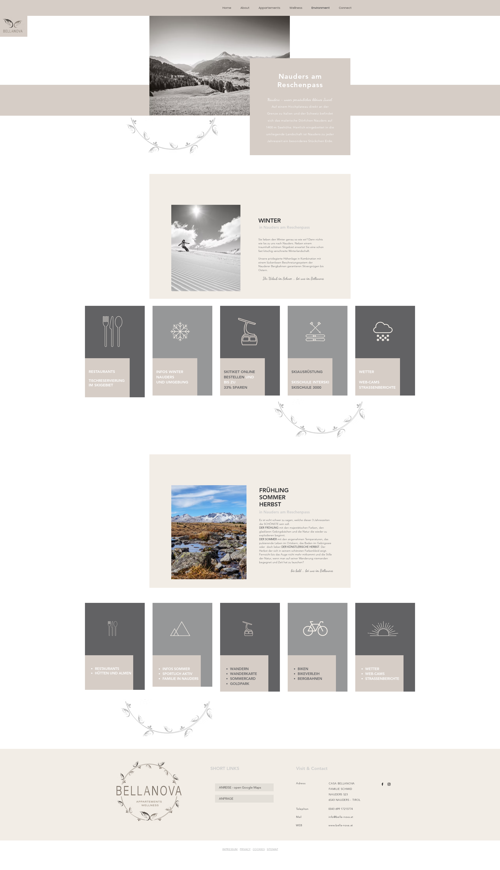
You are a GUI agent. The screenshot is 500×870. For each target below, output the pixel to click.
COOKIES (259, 849)
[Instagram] (389, 784)
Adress (300, 783)
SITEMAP (272, 849)
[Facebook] (382, 784)
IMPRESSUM (230, 849)
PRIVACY (245, 849)
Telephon (302, 809)
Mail (299, 817)
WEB (299, 825)
